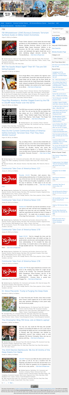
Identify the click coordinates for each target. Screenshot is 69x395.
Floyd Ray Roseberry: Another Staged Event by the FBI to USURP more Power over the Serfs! (25, 101)
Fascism (15, 195)
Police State (21, 63)
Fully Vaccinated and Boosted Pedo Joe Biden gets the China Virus (60, 135)
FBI (42, 58)
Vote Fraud (25, 193)
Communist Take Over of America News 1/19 (21, 229)
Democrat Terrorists (8, 163)
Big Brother (16, 190)
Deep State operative (43, 345)
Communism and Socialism (22, 159)
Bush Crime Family (22, 94)
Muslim (28, 95)
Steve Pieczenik (6, 317)
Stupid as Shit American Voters (60, 205)
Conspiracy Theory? (23, 91)
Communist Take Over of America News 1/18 (21, 261)
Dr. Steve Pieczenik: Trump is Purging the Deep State (25, 291)
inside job (12, 95)
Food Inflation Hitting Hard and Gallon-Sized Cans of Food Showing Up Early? (60, 112)
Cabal (29, 94)
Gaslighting (15, 160)
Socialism (4, 197)
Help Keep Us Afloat (20, 25)
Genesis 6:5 (22, 206)
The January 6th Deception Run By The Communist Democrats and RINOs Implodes (60, 147)
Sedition (48, 195)
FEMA (10, 160)
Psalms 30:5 (22, 267)
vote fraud (9, 197)
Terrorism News (45, 92)
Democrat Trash (17, 58)
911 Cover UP (9, 94)
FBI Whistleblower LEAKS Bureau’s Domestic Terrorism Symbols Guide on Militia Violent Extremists (25, 34)
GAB (57, 23)
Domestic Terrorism (26, 58)
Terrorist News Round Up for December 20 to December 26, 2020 (60, 212)
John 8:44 (21, 359)
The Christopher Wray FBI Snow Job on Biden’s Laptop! (25, 320)
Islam (29, 92)
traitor (8, 346)
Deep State (29, 313)
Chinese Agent (7, 345)
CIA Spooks (34, 94)
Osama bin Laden (44, 95)
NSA (32, 92)
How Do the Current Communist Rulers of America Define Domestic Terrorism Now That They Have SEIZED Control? (23, 133)
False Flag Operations (44, 91)
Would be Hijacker (27, 97)
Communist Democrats (20, 313)
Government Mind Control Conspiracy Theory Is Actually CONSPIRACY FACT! (60, 141)
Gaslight (22, 195)
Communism (9, 195)
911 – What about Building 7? (60, 79)
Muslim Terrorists (35, 95)
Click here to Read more (37, 55)
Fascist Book (51, 23)
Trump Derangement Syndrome (35, 312)
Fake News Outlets (31, 163)
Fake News (27, 124)
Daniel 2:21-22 (23, 236)
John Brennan (35, 315)
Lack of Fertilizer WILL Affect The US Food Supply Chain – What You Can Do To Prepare (60, 125)
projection (39, 195)
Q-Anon (44, 195)
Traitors (40, 60)
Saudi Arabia (20, 97)
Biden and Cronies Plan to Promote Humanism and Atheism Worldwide (59, 220)
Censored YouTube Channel (20, 23)
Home (2, 23)
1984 (5, 378)
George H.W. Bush (44, 94)
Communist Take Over (33, 378)
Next (12, 383)
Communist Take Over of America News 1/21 (21, 168)
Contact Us (9, 23)
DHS (31, 159)
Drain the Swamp (36, 58)
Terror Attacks (37, 92)
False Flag (6, 127)
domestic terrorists (24, 315)
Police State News (32, 60)
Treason (44, 60)
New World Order (44, 315)
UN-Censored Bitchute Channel (38, 23)
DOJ (34, 159)
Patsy (40, 127)
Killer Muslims (22, 95)
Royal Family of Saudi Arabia (9, 97)
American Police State (9, 63)
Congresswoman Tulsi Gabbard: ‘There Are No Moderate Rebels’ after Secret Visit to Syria (60, 164)
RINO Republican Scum (7, 193)
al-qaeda (15, 94)
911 (4, 91)
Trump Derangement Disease (27, 317)
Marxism (27, 195)
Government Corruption (13, 60)
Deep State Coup (37, 313)
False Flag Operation (14, 127)
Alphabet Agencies (8, 58)
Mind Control (33, 160)
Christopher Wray (8, 313)
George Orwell (18, 380)
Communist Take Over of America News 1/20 (21, 200)
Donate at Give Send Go (7, 25)
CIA (17, 91)
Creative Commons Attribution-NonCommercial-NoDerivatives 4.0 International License (35, 388)
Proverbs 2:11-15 (24, 175)
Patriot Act (42, 163)
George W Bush (6, 95)
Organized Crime (24, 60)
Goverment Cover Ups (9, 92)
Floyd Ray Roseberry (28, 127)
